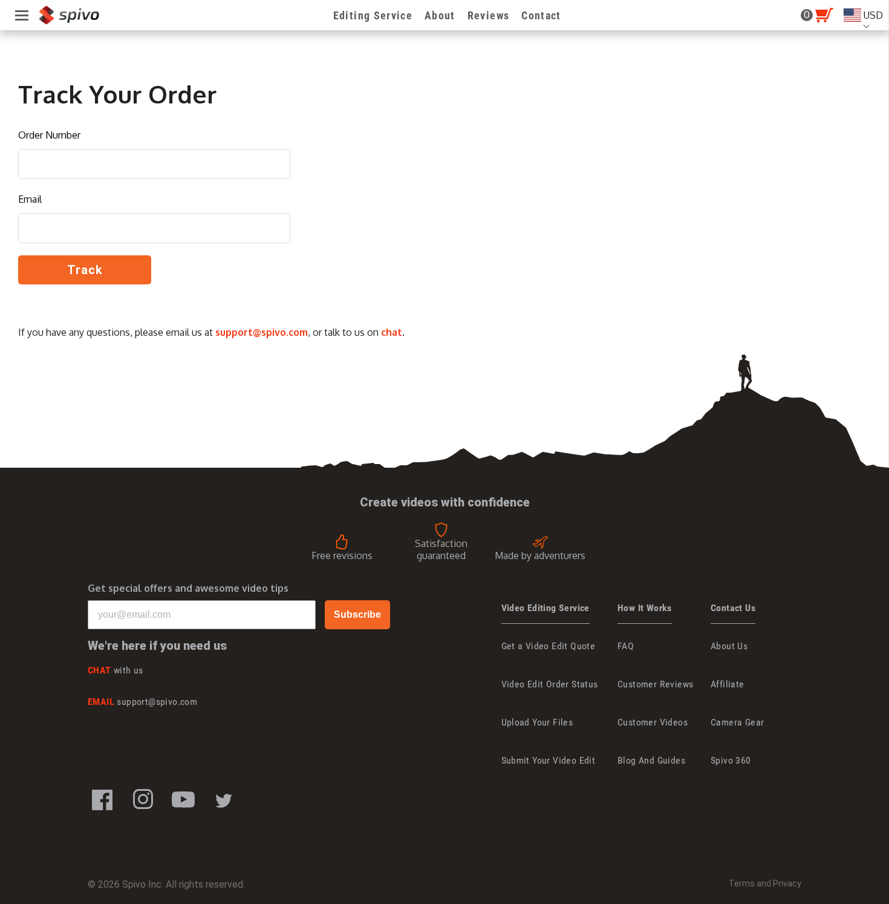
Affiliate (727, 684)
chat (391, 332)
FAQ (625, 646)
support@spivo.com (261, 332)
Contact (541, 15)
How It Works (644, 608)
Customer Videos (652, 722)
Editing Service (372, 15)
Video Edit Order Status (549, 684)
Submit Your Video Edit (548, 760)
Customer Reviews (655, 684)
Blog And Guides (651, 760)
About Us (729, 646)
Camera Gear (737, 722)
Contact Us (733, 608)
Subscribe (357, 614)
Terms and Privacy (765, 883)
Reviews (488, 15)
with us (115, 670)
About (440, 15)
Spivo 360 (731, 760)
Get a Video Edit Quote (548, 646)
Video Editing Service (545, 608)
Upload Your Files (537, 722)
